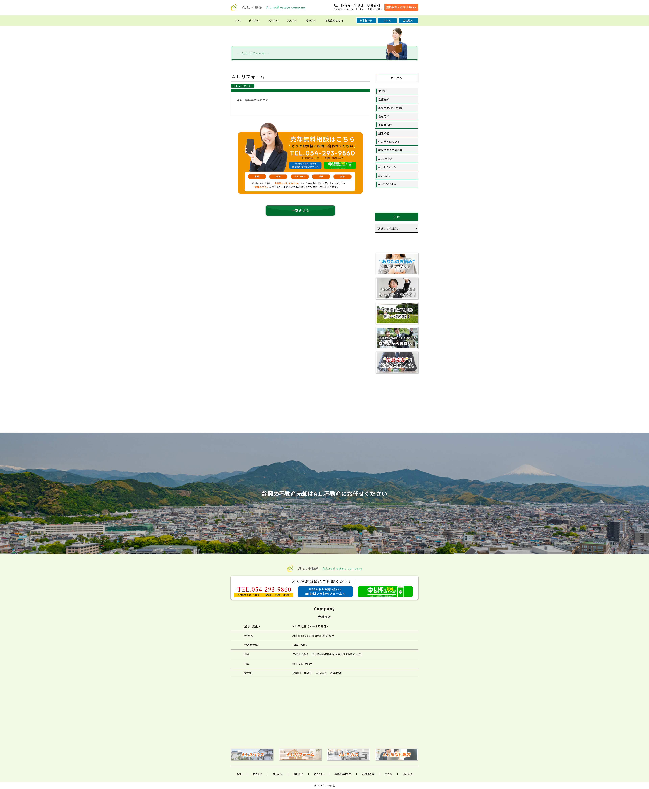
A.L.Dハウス (385, 159)
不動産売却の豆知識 (390, 108)
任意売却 (383, 116)
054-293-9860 (302, 663)
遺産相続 (383, 133)
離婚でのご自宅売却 (390, 150)
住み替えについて (389, 142)
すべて (382, 91)
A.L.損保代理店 (387, 184)
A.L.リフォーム (387, 167)
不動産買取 (385, 125)
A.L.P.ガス (384, 175)
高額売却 (383, 99)
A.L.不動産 (329, 785)
